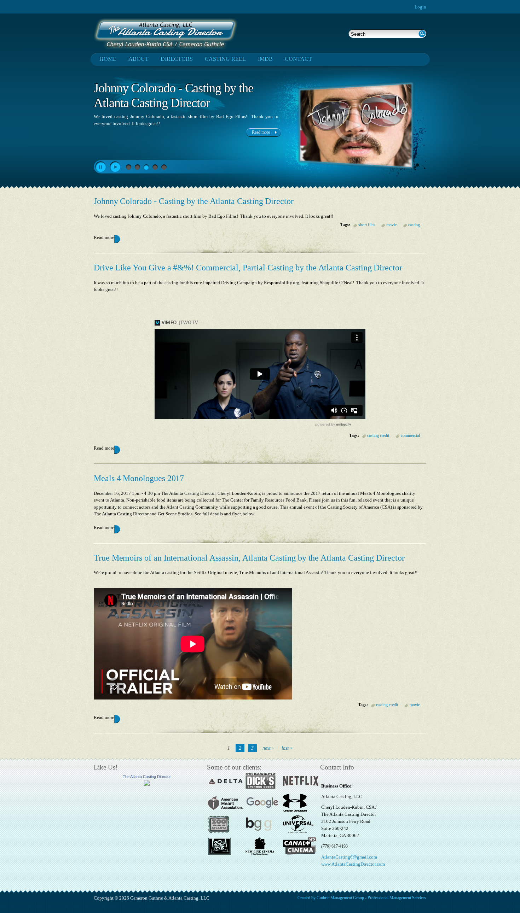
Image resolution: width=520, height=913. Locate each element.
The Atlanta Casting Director (147, 776)
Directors (177, 59)
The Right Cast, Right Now (159, 88)
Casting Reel (225, 59)
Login (420, 7)
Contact (298, 59)
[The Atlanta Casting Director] (147, 784)
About (138, 59)
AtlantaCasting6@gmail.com (349, 857)
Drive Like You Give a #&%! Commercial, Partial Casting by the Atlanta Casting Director (248, 267)
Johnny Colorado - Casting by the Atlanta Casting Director (194, 201)
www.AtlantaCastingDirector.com (353, 864)
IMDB (265, 59)
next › (268, 748)
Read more (104, 237)
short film (366, 224)
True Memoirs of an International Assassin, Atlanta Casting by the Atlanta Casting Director (249, 557)
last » (287, 748)
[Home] (166, 33)
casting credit (378, 435)
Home (107, 59)
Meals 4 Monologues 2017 (139, 478)
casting (414, 224)
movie (391, 224)
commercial (410, 435)
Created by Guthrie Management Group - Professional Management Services (361, 898)
